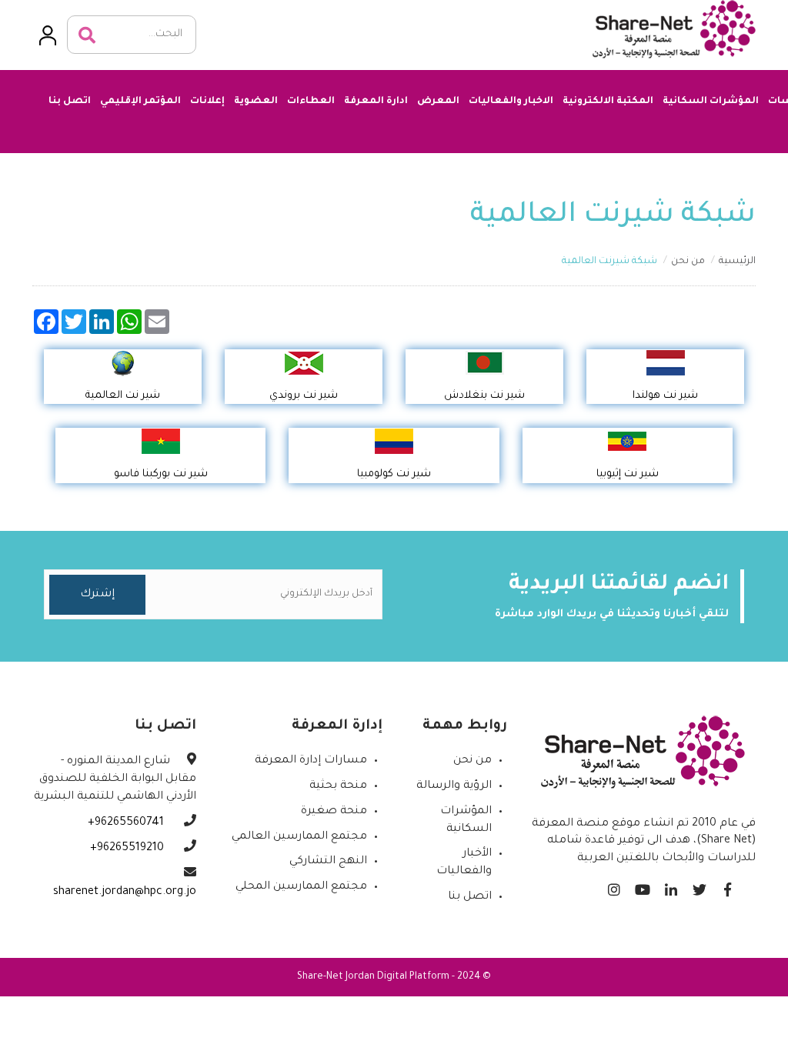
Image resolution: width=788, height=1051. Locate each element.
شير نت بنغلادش (484, 396)
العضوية (256, 101)
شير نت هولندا (665, 396)
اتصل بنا (69, 101)
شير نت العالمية (122, 396)
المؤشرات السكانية (711, 101)
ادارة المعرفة (376, 101)
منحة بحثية (338, 786)
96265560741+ (127, 823)
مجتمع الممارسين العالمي (299, 837)
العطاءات (311, 101)
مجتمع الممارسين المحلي (301, 887)
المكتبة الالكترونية (608, 101)
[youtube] (642, 886)
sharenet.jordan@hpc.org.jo (124, 892)
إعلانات (207, 101)
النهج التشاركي (328, 862)
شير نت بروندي (303, 396)
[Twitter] (699, 886)
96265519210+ (128, 848)
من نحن (688, 261)
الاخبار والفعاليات (511, 101)
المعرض (438, 101)
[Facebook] (727, 886)
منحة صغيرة (334, 812)
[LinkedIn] (670, 886)
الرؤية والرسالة (454, 786)
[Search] (87, 35)
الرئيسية (737, 261)
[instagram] (613, 886)
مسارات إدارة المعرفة (311, 761)
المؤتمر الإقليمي (140, 101)
